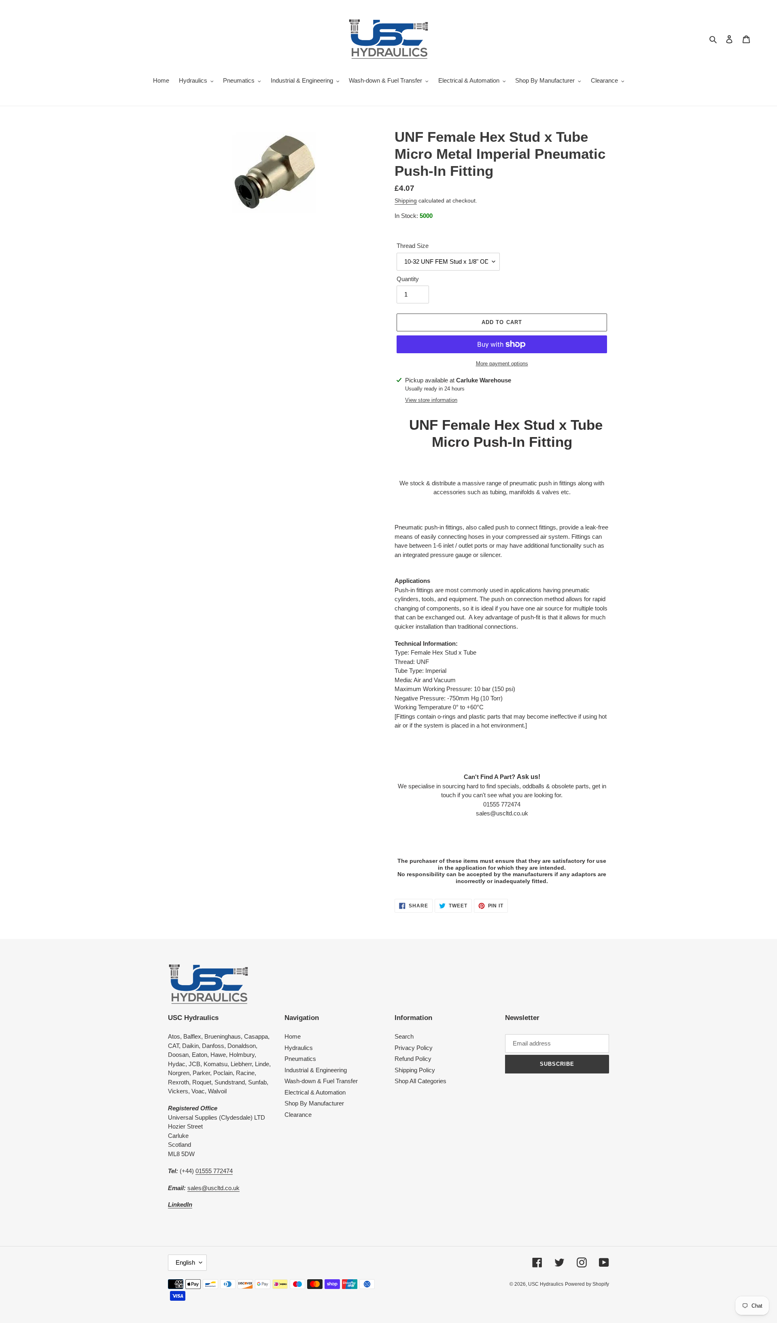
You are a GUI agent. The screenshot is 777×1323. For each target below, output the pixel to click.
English (185, 1262)
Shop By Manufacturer (314, 1103)
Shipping (406, 200)
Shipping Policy (415, 1070)
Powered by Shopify (587, 1284)
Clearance (298, 1114)
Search (404, 1036)
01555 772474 (214, 1170)
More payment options (502, 364)
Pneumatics (300, 1058)
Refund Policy (413, 1058)
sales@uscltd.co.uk (213, 1187)
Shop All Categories (420, 1081)
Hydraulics (298, 1047)
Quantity (408, 278)
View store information (431, 400)
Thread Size (413, 245)
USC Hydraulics (545, 1284)
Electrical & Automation (315, 1092)
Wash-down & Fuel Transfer (321, 1081)
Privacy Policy (414, 1047)
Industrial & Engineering (315, 1070)
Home (292, 1036)
